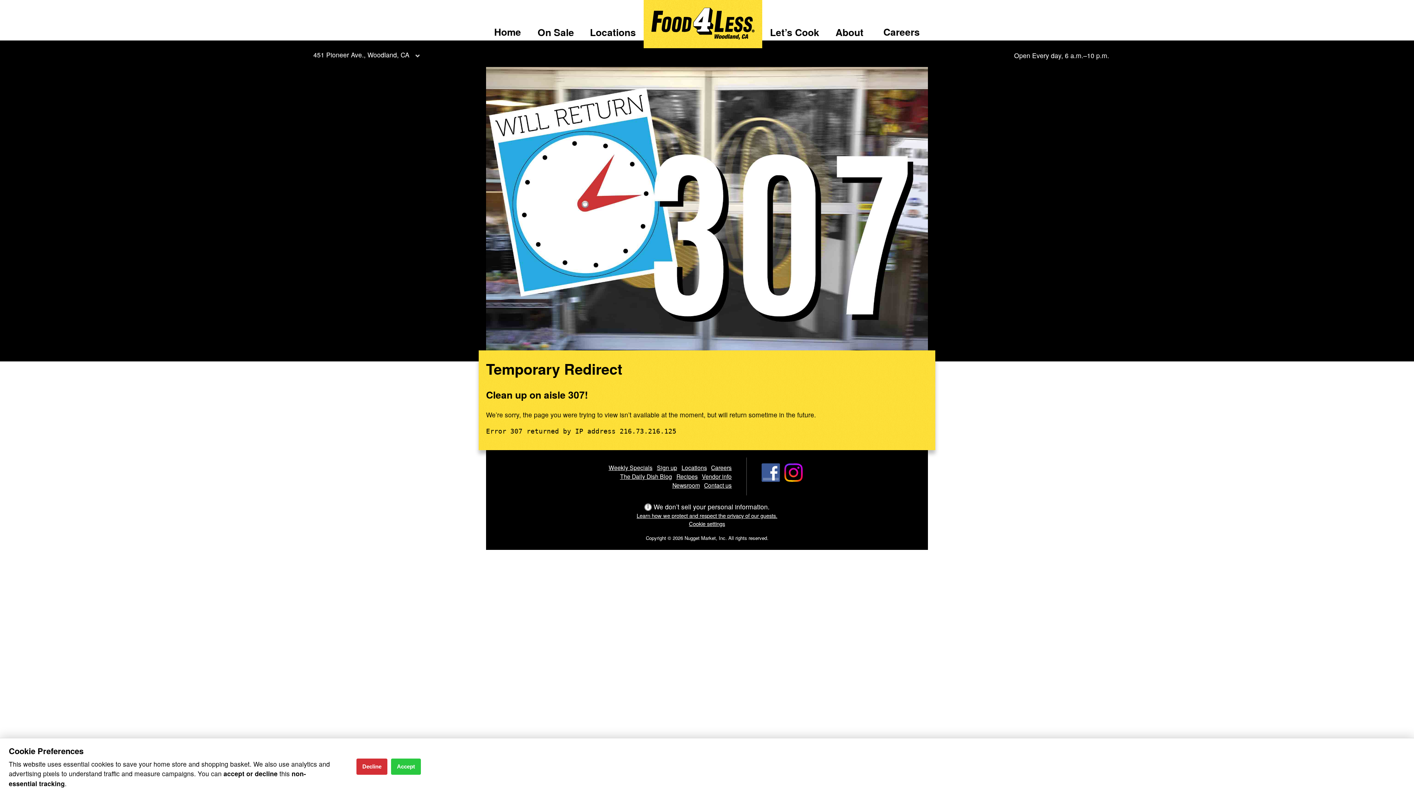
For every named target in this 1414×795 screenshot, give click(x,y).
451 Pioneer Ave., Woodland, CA (361, 54)
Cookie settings (707, 523)
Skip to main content (37, 6)
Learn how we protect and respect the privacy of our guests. (707, 515)
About (849, 32)
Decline (371, 766)
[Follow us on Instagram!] (793, 479)
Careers (901, 32)
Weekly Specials (631, 467)
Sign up (667, 467)
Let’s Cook (794, 32)
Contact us (718, 485)
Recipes (687, 476)
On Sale (556, 32)
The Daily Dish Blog (646, 476)
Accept (406, 766)
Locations (613, 32)
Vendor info (717, 476)
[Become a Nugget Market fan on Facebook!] (770, 479)
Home (507, 32)
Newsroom (686, 485)
